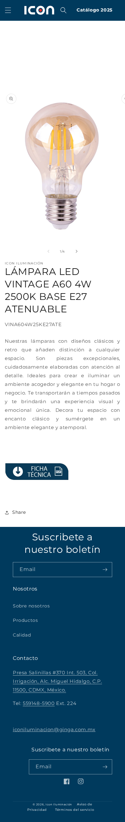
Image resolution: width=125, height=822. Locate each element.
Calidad (22, 635)
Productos (25, 620)
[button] (8, 10)
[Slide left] (48, 251)
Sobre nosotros (31, 606)
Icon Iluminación (59, 804)
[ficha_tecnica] (37, 472)
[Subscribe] (105, 569)
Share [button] (19, 512)
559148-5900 (39, 703)
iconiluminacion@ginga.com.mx (54, 729)
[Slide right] (77, 251)
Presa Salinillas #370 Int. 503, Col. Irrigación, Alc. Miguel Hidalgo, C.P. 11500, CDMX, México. (57, 681)
